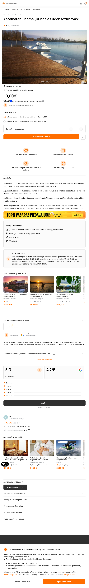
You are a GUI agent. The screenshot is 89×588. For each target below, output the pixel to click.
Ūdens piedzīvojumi (25, 9)
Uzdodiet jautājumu (15, 487)
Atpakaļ (7, 9)
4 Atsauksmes (14, 336)
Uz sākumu (15, 9)
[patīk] (83, 137)
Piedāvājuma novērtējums (44, 359)
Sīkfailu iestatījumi (22, 582)
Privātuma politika (11, 574)
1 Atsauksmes (14, 26)
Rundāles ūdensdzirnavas (21, 15)
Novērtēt (44, 403)
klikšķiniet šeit (69, 574)
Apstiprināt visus (64, 581)
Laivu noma (36, 9)
